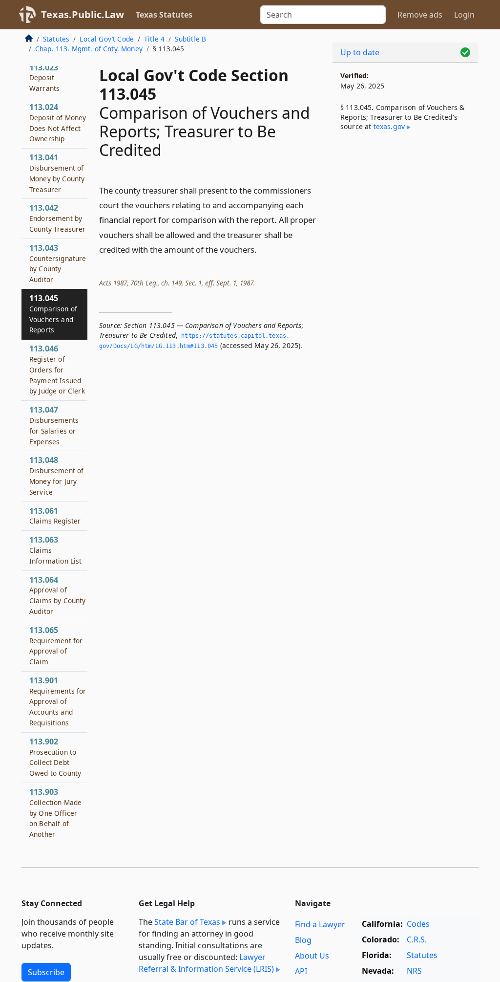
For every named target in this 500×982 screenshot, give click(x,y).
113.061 (55, 515)
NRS (414, 970)
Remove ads (419, 14)
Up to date (359, 52)
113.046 (57, 369)
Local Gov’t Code (107, 39)
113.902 (55, 757)
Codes (418, 923)
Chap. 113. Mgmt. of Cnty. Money (89, 48)
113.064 (57, 595)
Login (464, 14)
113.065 (56, 645)
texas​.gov (389, 126)
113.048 (56, 475)
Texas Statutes (164, 14)
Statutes (56, 39)
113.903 (55, 812)
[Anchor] (262, 249)
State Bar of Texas (187, 922)
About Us (312, 955)
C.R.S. (417, 939)
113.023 (44, 77)
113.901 (57, 701)
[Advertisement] (405, 215)
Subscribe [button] (46, 972)
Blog (303, 940)
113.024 (57, 122)
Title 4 (154, 39)
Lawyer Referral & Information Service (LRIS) (206, 963)
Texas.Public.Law (82, 14)
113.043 (57, 263)
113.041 (56, 173)
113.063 (55, 550)
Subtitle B (190, 39)
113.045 (53, 313)
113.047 (54, 425)
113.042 (57, 218)
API (301, 971)
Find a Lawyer (320, 924)
